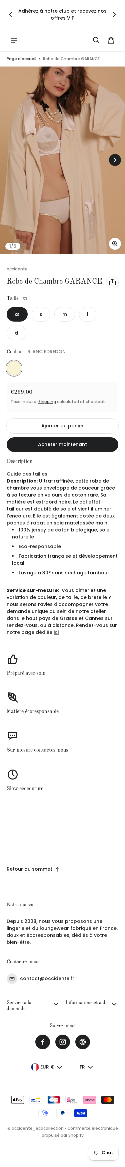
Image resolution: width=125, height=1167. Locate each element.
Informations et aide (86, 1002)
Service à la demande (19, 1006)
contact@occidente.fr (47, 978)
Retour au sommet (29, 869)
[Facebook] (42, 1042)
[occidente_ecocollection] (37, 40)
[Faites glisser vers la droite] (114, 15)
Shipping (47, 401)
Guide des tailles (27, 474)
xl (16, 333)
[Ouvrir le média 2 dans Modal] (62, 160)
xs (17, 314)
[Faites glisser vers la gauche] (11, 15)
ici (56, 632)
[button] (96, 40)
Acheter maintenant (62, 444)
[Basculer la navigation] (14, 40)
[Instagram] (62, 1042)
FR (82, 1067)
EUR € (47, 1067)
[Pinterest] (82, 1042)
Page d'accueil (21, 59)
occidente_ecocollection (38, 1128)
